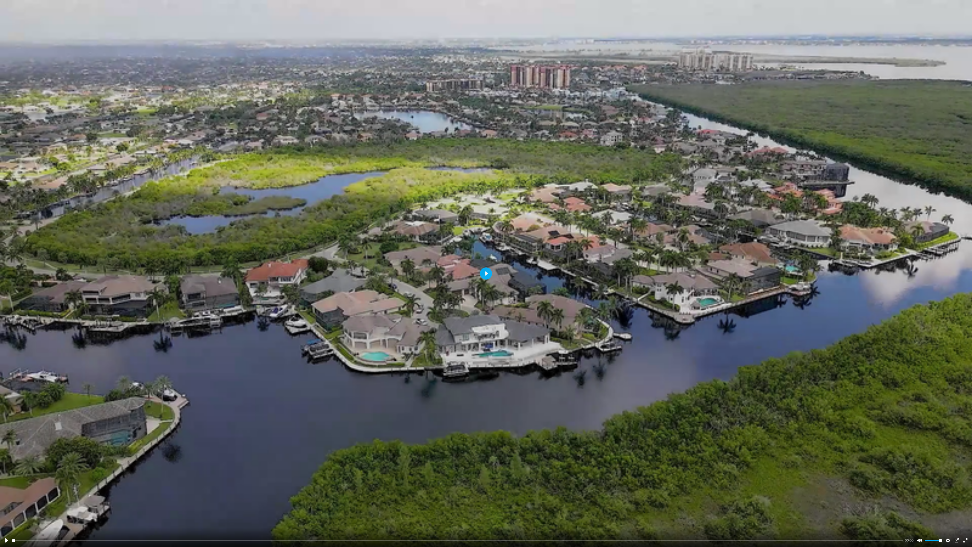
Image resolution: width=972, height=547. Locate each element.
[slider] (457, 540)
